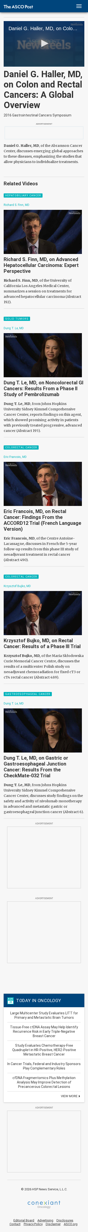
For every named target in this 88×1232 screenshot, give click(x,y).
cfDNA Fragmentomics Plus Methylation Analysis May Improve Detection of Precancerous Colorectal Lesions (44, 1082)
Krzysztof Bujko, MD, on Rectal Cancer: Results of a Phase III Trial (42, 643)
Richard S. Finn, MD (16, 205)
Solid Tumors (17, 318)
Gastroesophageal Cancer (27, 694)
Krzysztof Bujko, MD (17, 586)
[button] (44, 43)
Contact (15, 1224)
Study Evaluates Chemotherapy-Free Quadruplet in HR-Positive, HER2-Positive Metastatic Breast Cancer (44, 1049)
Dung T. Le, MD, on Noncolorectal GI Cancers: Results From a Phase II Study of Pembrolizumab (43, 388)
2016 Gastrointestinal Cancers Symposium (37, 115)
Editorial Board (23, 1220)
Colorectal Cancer (21, 447)
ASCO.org (70, 1224)
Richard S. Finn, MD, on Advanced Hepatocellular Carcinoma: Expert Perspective (41, 265)
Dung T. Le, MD (14, 328)
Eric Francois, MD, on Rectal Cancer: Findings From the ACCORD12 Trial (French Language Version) (42, 520)
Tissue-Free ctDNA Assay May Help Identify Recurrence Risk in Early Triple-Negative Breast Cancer (44, 1031)
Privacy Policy (33, 1224)
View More (69, 1096)
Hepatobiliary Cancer (23, 195)
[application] (44, 44)
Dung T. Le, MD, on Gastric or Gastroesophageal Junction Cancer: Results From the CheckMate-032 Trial (36, 767)
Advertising (45, 1220)
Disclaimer (53, 1224)
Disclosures (64, 1220)
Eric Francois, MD (15, 457)
